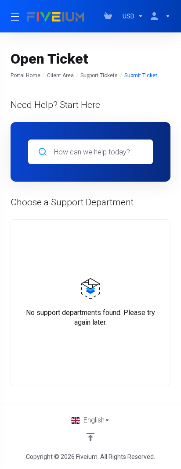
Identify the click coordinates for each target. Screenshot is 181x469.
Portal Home (25, 75)
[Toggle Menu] (13, 16)
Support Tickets (99, 75)
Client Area (60, 75)
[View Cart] (110, 16)
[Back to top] (90, 437)
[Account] (158, 16)
